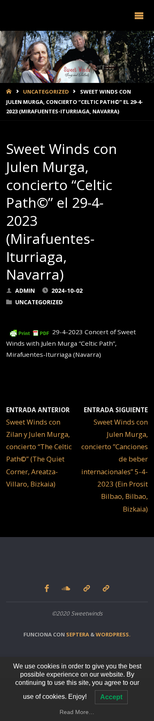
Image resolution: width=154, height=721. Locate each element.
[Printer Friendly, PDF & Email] (29, 332)
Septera (77, 634)
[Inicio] (9, 91)
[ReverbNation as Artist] (106, 588)
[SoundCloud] (66, 588)
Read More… (77, 712)
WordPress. (113, 634)
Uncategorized (46, 91)
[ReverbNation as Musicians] (86, 588)
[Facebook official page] (46, 588)
